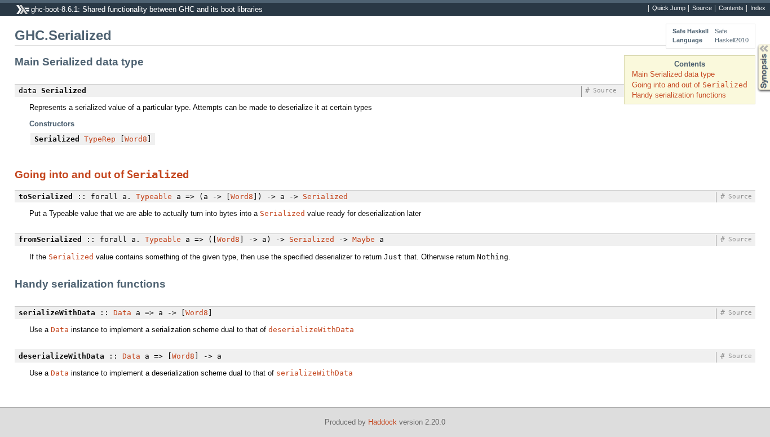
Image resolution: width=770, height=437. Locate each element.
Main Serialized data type (673, 74)
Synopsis (756, 44)
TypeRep (100, 139)
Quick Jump (668, 8)
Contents (731, 8)
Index (757, 8)
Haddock (382, 422)
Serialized (158, 174)
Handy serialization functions (679, 95)
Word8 (136, 139)
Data (122, 312)
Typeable (154, 196)
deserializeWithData (311, 329)
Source (702, 8)
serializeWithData (314, 373)
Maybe (363, 239)
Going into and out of (689, 85)
